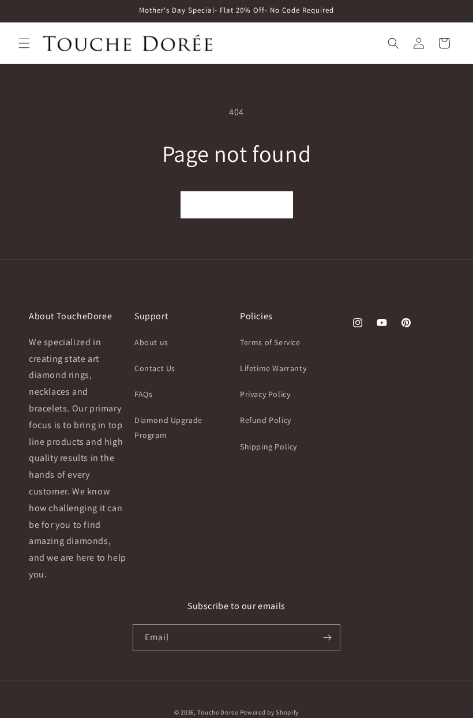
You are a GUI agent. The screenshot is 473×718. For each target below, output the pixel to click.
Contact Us (154, 368)
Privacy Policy (265, 394)
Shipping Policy (268, 446)
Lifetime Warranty (273, 368)
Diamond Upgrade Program (168, 427)
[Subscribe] (327, 637)
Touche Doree (217, 712)
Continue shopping (237, 204)
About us (151, 342)
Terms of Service (270, 342)
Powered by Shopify (269, 712)
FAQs (143, 394)
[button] (24, 43)
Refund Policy (265, 420)
